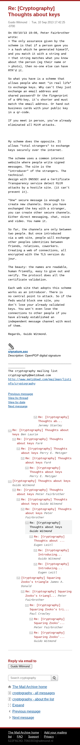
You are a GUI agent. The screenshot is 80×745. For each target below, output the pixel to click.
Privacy (49, 736)
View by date (16, 402)
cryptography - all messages (33, 693)
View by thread (18, 398)
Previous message (20, 394)
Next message (18, 406)
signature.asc (18, 351)
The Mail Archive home (29, 687)
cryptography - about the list (33, 699)
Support (33, 736)
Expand (18, 705)
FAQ (20, 736)
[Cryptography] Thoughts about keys (41, 481)
